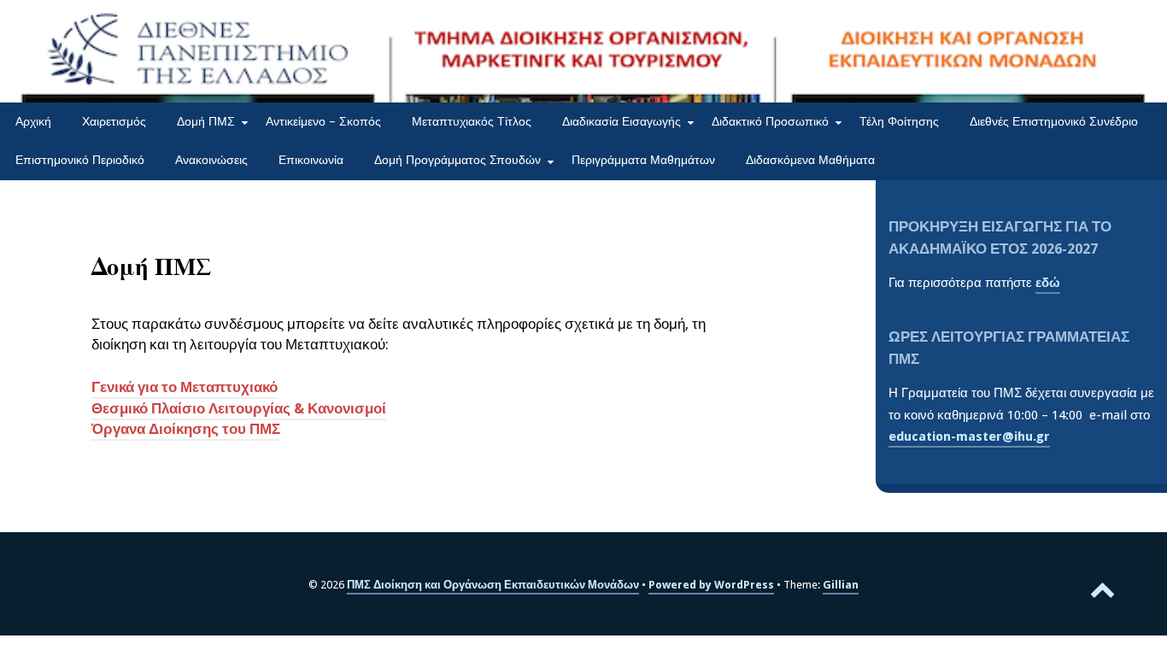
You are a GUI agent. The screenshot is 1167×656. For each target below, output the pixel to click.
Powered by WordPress (711, 584)
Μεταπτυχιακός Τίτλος (471, 121)
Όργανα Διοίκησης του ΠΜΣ (185, 429)
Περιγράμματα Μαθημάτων (643, 160)
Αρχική (33, 121)
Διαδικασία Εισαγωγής (621, 121)
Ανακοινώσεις (211, 160)
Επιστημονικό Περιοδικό (79, 160)
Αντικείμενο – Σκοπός (323, 121)
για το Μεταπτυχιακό (206, 387)
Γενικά (112, 387)
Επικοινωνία (311, 160)
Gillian (841, 584)
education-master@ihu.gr (969, 436)
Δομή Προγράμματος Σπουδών (457, 160)
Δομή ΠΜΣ (206, 121)
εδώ (1047, 282)
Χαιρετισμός (114, 121)
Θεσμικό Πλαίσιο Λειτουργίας (190, 409)
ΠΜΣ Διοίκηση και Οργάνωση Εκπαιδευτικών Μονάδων (493, 584)
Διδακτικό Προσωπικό (770, 121)
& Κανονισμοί (338, 409)
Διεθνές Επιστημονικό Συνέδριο (1054, 121)
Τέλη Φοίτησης (899, 121)
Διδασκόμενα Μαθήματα (810, 160)
